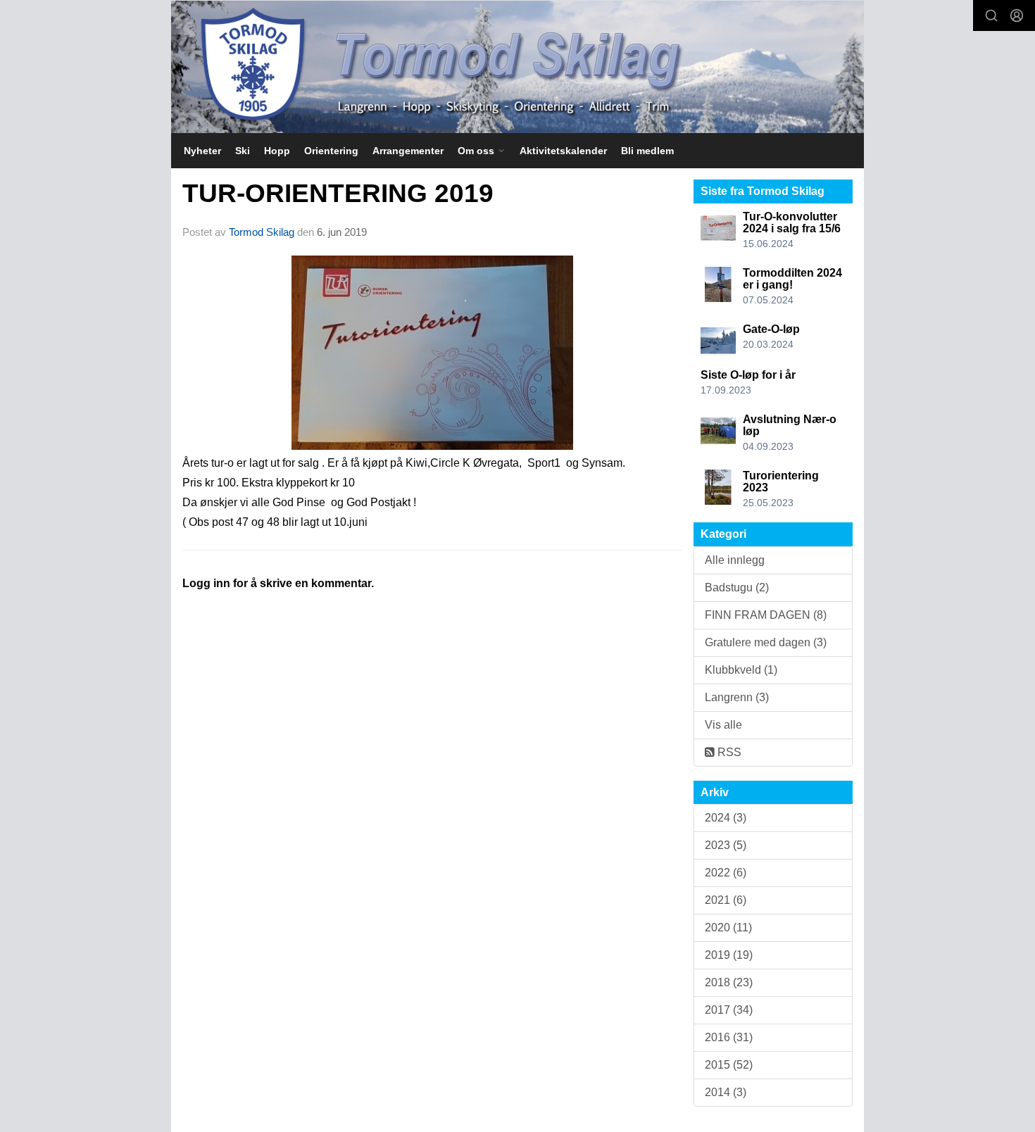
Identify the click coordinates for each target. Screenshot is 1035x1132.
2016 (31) (729, 1037)
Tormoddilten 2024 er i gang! (792, 279)
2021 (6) (725, 900)
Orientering (331, 150)
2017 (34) (729, 1010)
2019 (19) (729, 955)
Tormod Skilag (261, 232)
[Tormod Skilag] (517, 67)
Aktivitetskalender (563, 150)
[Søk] (991, 15)
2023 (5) (725, 845)
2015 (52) (729, 1065)
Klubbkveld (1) (741, 670)
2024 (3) (725, 818)
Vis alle (723, 725)
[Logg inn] (1016, 15)
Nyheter (202, 150)
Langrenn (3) (737, 697)
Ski (242, 150)
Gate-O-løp (771, 329)
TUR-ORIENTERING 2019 (338, 193)
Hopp (277, 150)
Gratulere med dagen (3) (766, 642)
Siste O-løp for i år (748, 375)
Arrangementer (408, 150)
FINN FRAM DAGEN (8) (766, 615)
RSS (728, 752)
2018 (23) (729, 982)
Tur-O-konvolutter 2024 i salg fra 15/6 (792, 222)
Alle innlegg (735, 560)
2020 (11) (728, 927)
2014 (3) (725, 1092)
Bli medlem (647, 150)
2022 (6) (725, 873)
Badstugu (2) (737, 587)
